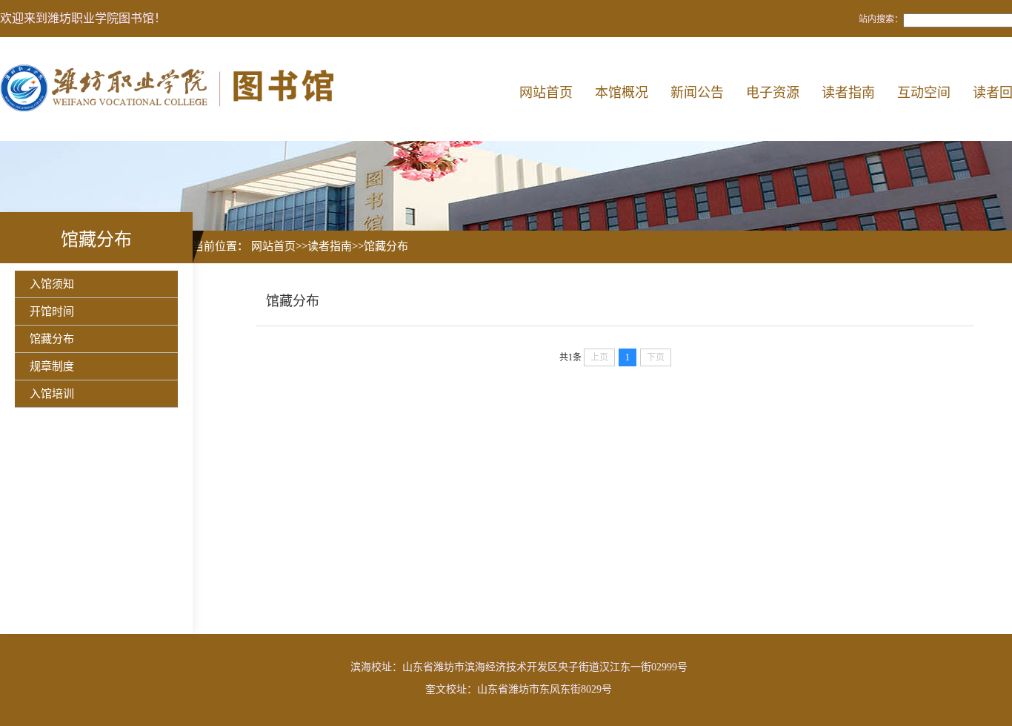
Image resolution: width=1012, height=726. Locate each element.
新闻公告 (697, 92)
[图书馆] (171, 89)
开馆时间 (52, 311)
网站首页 (546, 92)
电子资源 (772, 92)
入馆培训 (52, 394)
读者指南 (848, 92)
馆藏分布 (52, 339)
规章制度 (52, 366)
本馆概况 (621, 92)
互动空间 (924, 92)
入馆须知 (52, 284)
